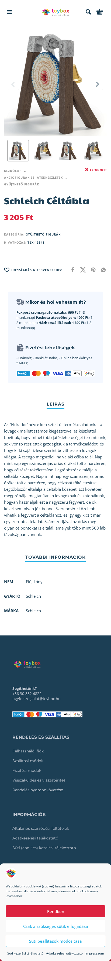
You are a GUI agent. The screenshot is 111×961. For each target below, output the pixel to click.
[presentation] (13, 84)
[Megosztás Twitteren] (81, 269)
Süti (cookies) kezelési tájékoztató (44, 847)
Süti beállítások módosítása (55, 941)
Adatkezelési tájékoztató (64, 953)
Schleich (33, 610)
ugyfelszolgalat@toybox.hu (36, 698)
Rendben (55, 911)
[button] (9, 12)
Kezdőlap (13, 171)
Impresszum (94, 953)
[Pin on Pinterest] (91, 269)
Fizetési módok (26, 770)
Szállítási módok (27, 760)
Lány (38, 581)
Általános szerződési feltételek (40, 828)
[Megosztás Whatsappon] (102, 269)
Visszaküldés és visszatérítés (38, 780)
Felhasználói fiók (28, 751)
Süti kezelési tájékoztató (25, 953)
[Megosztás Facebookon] (71, 269)
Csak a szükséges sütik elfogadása (55, 926)
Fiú (29, 581)
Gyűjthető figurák (21, 184)
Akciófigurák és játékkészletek (33, 177)
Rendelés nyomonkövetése (37, 789)
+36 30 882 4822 (26, 693)
